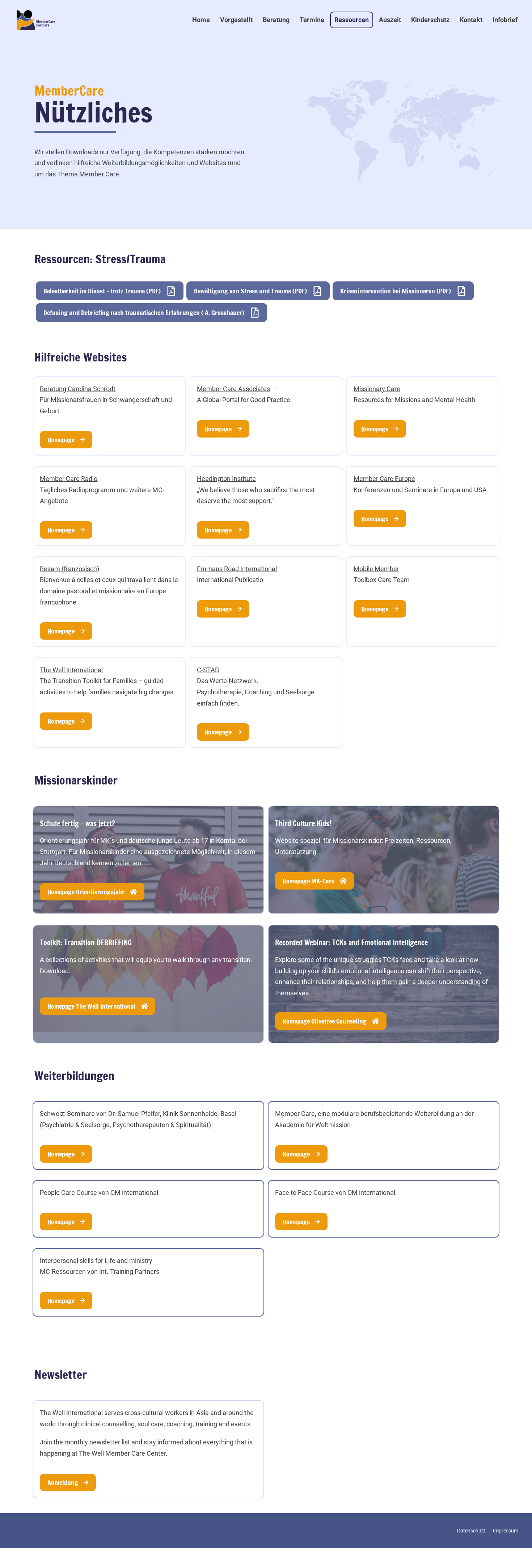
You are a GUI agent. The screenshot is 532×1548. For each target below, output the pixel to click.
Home (201, 20)
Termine (312, 20)
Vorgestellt (236, 20)
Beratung (276, 20)
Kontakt (471, 20)
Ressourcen (351, 20)
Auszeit (390, 20)
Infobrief (505, 20)
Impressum (505, 1531)
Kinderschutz (430, 20)
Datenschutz (471, 1531)
